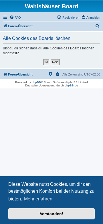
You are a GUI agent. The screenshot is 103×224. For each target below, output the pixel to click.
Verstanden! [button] (51, 213)
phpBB (36, 82)
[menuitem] (15, 17)
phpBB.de (71, 85)
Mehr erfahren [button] (38, 198)
